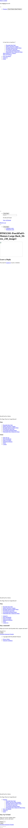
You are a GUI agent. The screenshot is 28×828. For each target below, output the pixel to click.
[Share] (3, 826)
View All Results (7, 220)
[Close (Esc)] (5, 826)
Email (1, 631)
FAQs (4, 811)
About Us (5, 810)
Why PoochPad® (7, 809)
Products (5, 799)
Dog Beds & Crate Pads (11, 805)
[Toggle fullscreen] (2, 826)
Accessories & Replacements (13, 806)
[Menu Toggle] (0, 224)
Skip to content (3, 0)
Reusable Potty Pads (11, 801)
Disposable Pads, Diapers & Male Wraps (15, 807)
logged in (8, 262)
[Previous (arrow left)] (0, 827)
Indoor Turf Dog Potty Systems (13, 802)
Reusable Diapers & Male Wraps (13, 803)
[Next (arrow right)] (2, 827)
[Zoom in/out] (0, 826)
